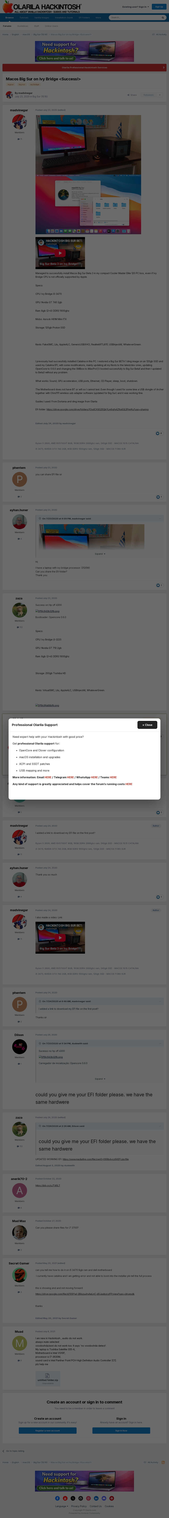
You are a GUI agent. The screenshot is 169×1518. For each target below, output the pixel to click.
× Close (147, 725)
